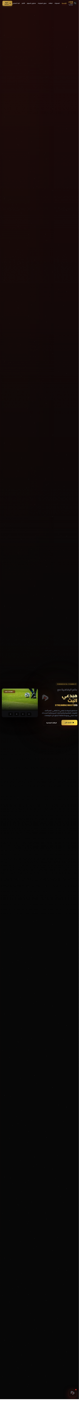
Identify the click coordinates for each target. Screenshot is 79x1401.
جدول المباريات (42, 3)
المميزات (57, 3)
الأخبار (23, 3)
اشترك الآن (68, 722)
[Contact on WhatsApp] (72, 1393)
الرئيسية (64, 3)
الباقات (50, 3)
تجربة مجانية (7, 3)
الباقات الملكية (51, 722)
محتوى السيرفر (31, 3)
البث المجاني (16, 3)
